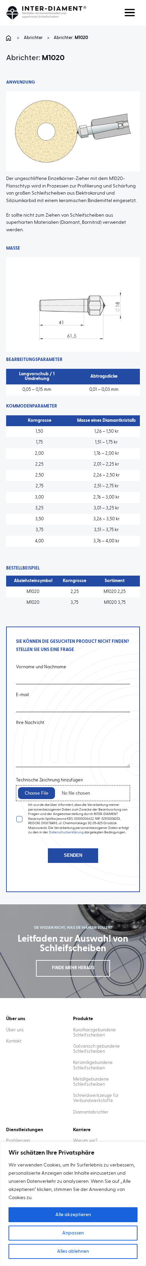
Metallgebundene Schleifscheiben (91, 1082)
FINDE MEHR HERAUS (73, 968)
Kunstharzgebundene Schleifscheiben (94, 1032)
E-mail (22, 695)
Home (9, 38)
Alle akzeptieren (73, 1214)
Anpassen (73, 1233)
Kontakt (13, 1041)
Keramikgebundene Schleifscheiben (93, 1065)
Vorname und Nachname (41, 667)
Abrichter (33, 38)
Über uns (15, 1030)
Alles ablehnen (73, 1251)
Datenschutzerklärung (66, 832)
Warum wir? (85, 1141)
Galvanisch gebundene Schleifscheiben (96, 1049)
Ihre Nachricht (30, 723)
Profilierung (18, 1141)
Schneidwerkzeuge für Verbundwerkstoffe (96, 1098)
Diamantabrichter (91, 1112)
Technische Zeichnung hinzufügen (49, 780)
